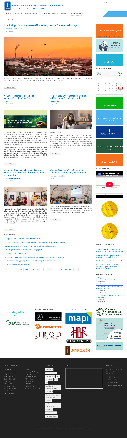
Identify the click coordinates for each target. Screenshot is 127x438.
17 (66, 270)
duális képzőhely (51, 413)
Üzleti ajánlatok (30, 379)
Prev (26, 270)
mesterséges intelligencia (50, 405)
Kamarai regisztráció (11, 377)
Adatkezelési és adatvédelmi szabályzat (32, 387)
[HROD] (48, 336)
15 (58, 270)
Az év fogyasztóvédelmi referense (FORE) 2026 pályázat (23, 250)
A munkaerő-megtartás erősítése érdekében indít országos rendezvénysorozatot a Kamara (35, 257)
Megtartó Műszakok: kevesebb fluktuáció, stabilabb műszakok (107, 279)
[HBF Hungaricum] (78, 336)
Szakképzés (8, 384)
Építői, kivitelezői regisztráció (9, 380)
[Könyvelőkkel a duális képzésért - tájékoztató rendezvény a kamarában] (71, 194)
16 (62, 270)
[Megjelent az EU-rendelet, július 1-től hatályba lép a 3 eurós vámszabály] (71, 119)
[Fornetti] (48, 327)
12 (45, 270)
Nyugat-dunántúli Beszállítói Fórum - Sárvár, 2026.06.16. (24, 239)
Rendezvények (29, 381)
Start (20, 270)
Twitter (113, 6)
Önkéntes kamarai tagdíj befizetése (109, 36)
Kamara (6, 374)
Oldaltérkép (8, 369)
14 (53, 270)
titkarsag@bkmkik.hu (115, 385)
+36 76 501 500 (113, 382)
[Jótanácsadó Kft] (78, 351)
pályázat (48, 401)
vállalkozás (49, 409)
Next (70, 270)
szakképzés (49, 370)
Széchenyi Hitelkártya (32, 372)
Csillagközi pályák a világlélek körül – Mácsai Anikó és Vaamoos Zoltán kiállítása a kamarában (25, 172)
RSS (120, 6)
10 (37, 270)
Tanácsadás (28, 374)
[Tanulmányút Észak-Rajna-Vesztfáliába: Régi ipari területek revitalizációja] (48, 56)
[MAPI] (78, 319)
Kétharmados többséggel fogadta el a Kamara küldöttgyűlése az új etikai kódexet (32, 261)
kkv (47, 383)
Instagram (117, 6)
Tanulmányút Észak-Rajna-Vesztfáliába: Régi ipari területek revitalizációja (40, 25)
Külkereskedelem (30, 377)
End (76, 270)
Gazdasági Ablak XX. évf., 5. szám (16, 253)
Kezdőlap (28, 384)
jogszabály (49, 379)
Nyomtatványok (9, 393)
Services (64, 13)
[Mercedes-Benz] (48, 317)
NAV (55, 379)
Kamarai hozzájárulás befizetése (109, 34)
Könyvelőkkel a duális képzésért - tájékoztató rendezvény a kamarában (68, 171)
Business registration (32, 13)
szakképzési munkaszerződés (51, 387)
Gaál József (49, 392)
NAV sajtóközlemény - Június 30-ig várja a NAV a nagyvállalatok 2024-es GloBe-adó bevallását (36, 242)
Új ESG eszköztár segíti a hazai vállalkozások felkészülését (19, 97)
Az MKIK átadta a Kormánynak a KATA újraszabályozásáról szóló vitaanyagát (30, 246)
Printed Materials (77, 14)
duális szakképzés (51, 416)
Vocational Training (50, 13)
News (8, 13)
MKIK (58, 376)
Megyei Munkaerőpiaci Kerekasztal (11, 390)
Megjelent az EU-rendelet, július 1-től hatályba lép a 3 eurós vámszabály (68, 97)
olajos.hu (87, 428)
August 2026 (109, 74)
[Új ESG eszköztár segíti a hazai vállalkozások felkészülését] (25, 119)
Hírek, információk (10, 372)
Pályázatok (28, 369)
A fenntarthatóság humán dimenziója (17, 264)
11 (41, 270)
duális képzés (50, 376)
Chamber (17, 13)
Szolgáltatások (9, 386)
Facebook (109, 6)
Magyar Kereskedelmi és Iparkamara (53, 396)
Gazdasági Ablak (51, 373)
